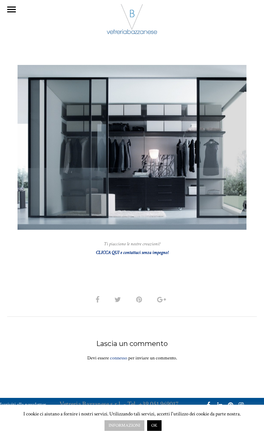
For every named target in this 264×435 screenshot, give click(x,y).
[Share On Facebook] (98, 299)
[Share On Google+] (163, 299)
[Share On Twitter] (119, 299)
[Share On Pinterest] (140, 299)
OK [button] (154, 425)
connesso (118, 358)
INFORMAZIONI (124, 425)
